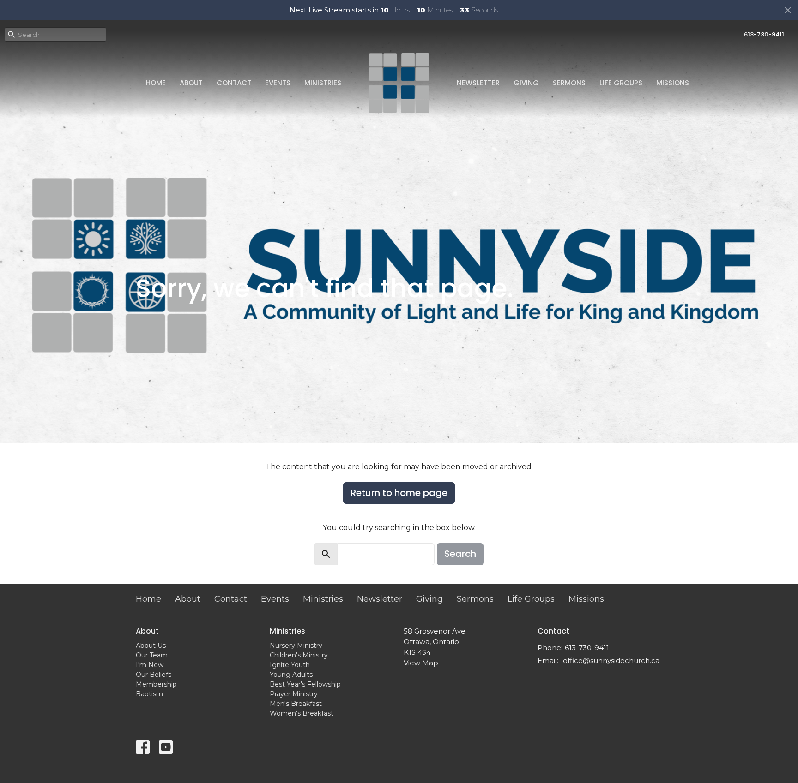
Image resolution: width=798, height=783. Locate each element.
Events (277, 83)
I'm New (149, 665)
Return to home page (399, 492)
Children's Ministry (299, 655)
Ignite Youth (290, 665)
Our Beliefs (153, 674)
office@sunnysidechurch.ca (611, 660)
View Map (421, 662)
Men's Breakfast (296, 703)
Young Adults (291, 674)
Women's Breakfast (301, 713)
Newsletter (478, 83)
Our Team (152, 655)
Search (460, 553)
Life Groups (620, 83)
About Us (151, 645)
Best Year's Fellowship (305, 684)
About (191, 83)
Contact (234, 83)
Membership (156, 684)
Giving (526, 83)
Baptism (149, 694)
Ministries (322, 83)
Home (156, 83)
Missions (672, 83)
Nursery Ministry (296, 645)
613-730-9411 (764, 34)
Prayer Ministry (294, 694)
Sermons (569, 83)
